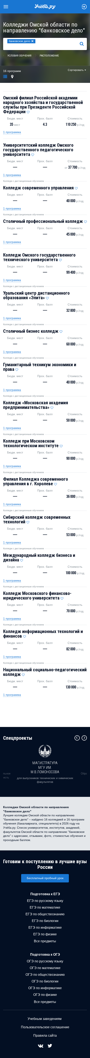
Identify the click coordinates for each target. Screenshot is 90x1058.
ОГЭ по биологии (45, 981)
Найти (83, 43)
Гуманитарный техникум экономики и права (39, 367)
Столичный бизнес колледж (30, 331)
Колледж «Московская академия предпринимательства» (35, 405)
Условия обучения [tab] (19, 55)
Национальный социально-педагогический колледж (45, 672)
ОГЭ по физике (45, 994)
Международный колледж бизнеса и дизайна (39, 557)
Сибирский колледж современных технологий (37, 519)
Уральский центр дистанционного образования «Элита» (36, 295)
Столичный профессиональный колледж (43, 221)
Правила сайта (45, 1035)
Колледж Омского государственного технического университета (39, 257)
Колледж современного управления (38, 187)
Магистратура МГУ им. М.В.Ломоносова (45, 767)
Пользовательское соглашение (45, 1027)
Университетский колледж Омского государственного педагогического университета (38, 150)
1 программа (12, 132)
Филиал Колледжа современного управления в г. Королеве (35, 481)
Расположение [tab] (49, 55)
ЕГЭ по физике (45, 934)
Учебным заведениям (45, 1019)
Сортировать (76, 70)
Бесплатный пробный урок (45, 878)
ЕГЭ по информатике (45, 927)
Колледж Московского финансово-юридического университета (37, 596)
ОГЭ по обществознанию (45, 974)
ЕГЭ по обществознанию (45, 914)
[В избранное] (28, 111)
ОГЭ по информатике (45, 988)
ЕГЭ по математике (45, 907)
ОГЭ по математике (45, 968)
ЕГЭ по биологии (45, 921)
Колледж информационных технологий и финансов (43, 634)
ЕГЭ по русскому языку (45, 901)
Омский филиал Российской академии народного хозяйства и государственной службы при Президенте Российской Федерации (43, 104)
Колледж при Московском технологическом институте (31, 443)
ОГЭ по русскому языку (45, 961)
